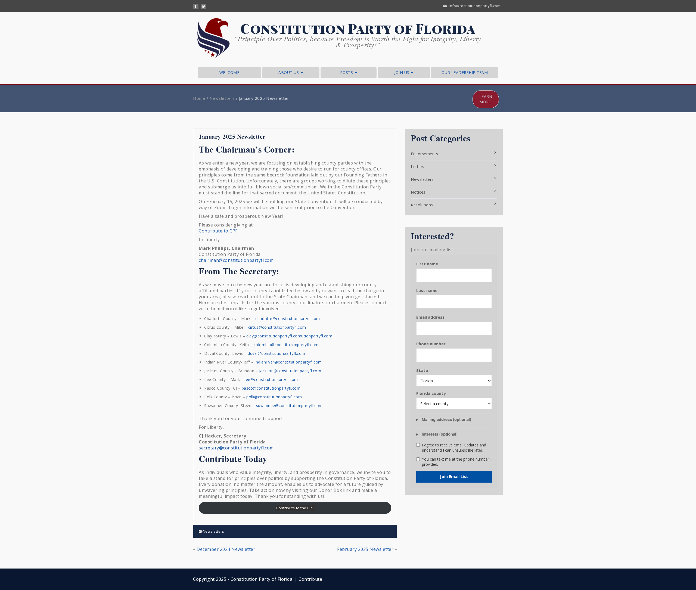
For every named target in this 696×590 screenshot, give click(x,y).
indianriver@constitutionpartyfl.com (288, 362)
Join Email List (454, 476)
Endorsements (424, 153)
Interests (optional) (440, 434)
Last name (426, 290)
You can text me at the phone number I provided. (456, 462)
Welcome (229, 72)
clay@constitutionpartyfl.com (273, 336)
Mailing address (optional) (446, 419)
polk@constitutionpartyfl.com (274, 396)
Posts (347, 72)
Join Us (402, 72)
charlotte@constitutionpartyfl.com (287, 318)
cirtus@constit (261, 327)
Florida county (431, 393)
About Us (289, 72)
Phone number (431, 343)
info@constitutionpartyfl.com (474, 5)
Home (199, 98)
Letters (417, 166)
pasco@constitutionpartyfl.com (271, 388)
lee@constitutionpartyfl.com (271, 379)
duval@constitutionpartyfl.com (276, 353)
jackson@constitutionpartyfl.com (290, 370)
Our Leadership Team (465, 72)
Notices (418, 192)
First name (427, 263)
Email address (430, 317)
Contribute (310, 579)
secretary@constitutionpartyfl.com (236, 448)
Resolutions (422, 204)
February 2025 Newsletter (365, 549)
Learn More (485, 99)
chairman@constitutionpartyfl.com (236, 260)
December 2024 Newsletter (226, 549)
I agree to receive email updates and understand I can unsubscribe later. (454, 448)
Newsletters (222, 98)
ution (280, 327)
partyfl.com (295, 327)
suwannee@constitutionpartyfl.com (289, 405)
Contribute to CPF (218, 231)
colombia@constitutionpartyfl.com (286, 344)
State (422, 370)
